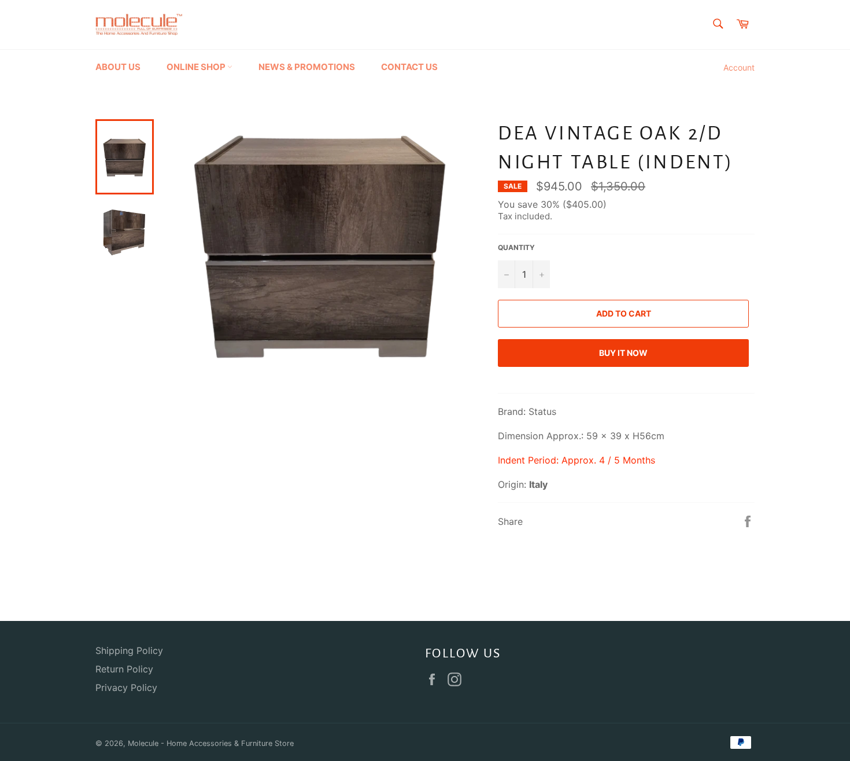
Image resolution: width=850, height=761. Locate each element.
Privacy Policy (126, 687)
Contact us (409, 66)
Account (739, 67)
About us (118, 66)
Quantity (516, 247)
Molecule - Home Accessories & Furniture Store (211, 743)
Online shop (197, 66)
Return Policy (124, 669)
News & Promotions (306, 66)
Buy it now (623, 353)
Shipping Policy (129, 650)
